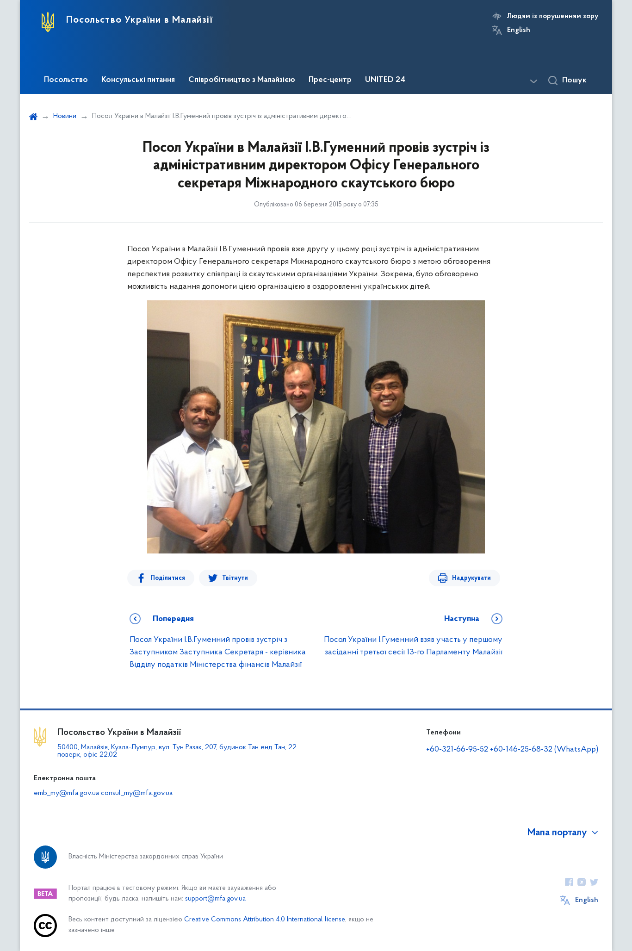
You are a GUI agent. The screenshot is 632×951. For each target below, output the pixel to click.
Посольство (66, 80)
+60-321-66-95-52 (457, 750)
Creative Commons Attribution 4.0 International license (264, 919)
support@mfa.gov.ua (215, 898)
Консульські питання (138, 80)
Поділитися (167, 578)
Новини (64, 116)
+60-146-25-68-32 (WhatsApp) (544, 750)
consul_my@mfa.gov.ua (137, 793)
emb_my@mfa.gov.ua (66, 793)
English (518, 30)
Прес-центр (330, 80)
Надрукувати (471, 578)
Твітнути (235, 578)
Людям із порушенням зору (552, 16)
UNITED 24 (385, 80)
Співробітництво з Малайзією (241, 80)
